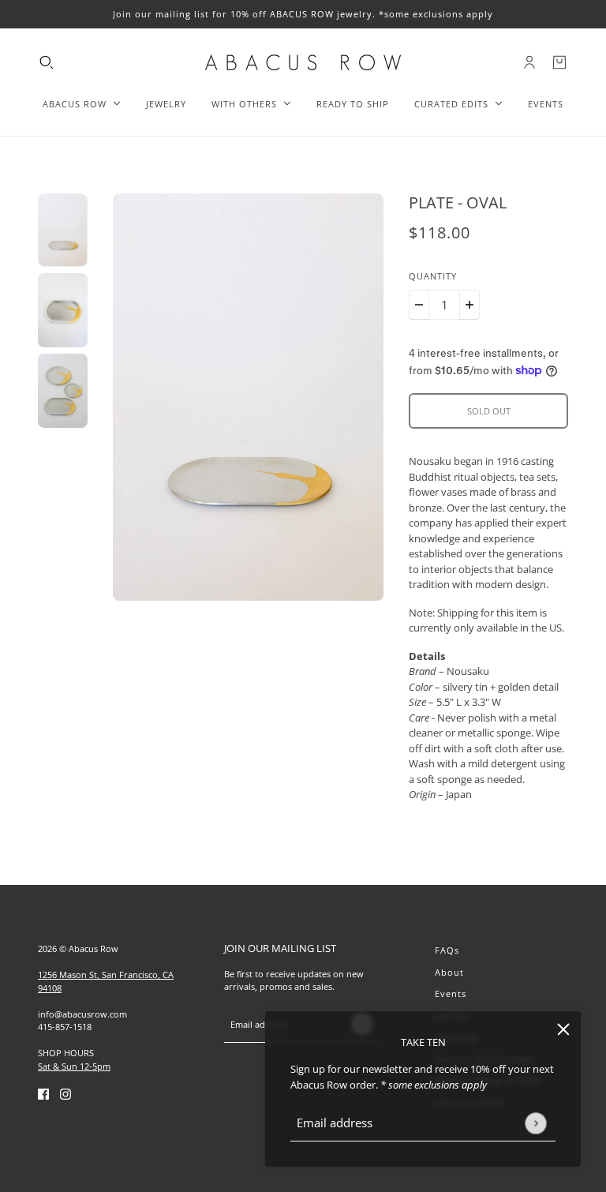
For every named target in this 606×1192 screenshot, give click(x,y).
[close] (563, 1028)
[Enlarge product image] (248, 397)
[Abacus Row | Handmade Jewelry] (303, 62)
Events (450, 993)
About (449, 972)
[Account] (529, 62)
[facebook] (43, 1093)
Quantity (433, 276)
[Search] (46, 62)
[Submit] (535, 1123)
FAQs (447, 950)
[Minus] (419, 305)
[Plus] (469, 305)
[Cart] (559, 62)
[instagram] (65, 1093)
